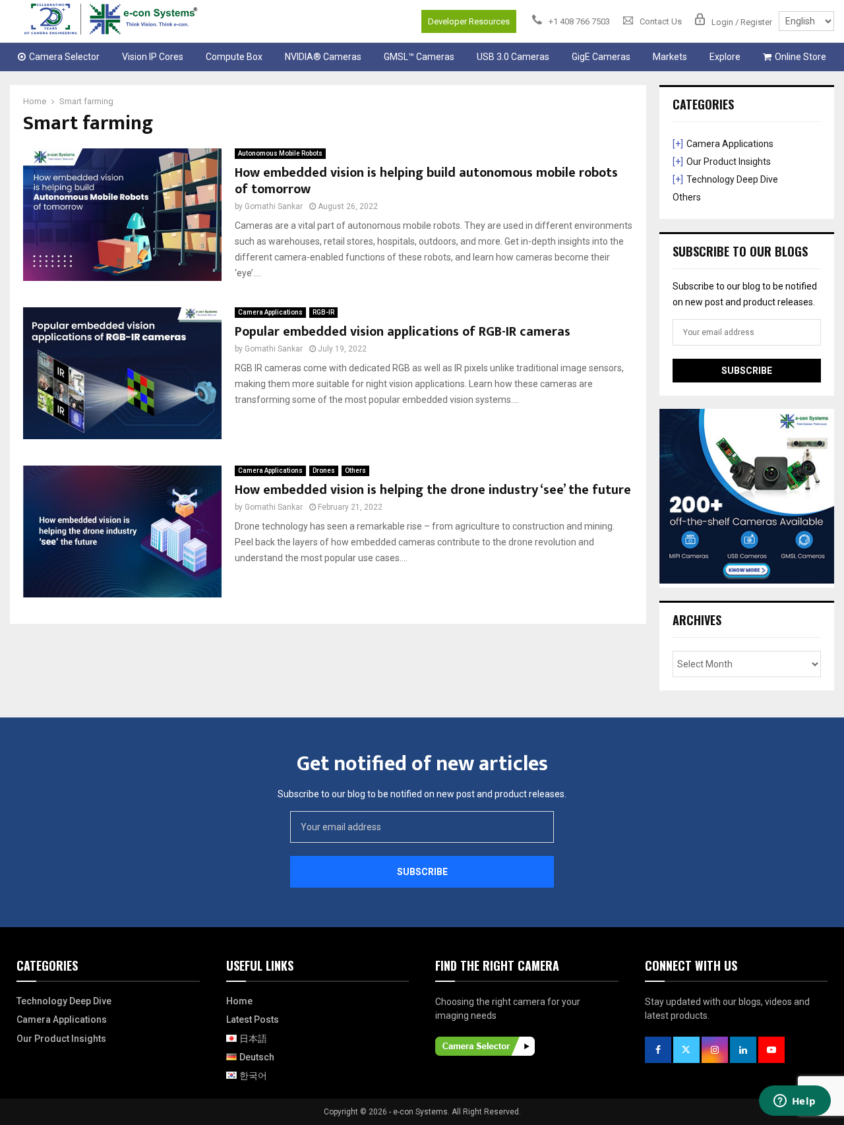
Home (239, 1001)
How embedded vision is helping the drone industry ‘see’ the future (433, 490)
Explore (724, 56)
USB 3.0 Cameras (513, 56)
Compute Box (234, 56)
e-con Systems (420, 1111)
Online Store (800, 56)
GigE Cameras (601, 56)
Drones (324, 470)
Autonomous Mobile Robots (280, 153)
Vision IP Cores (152, 56)
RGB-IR (323, 312)
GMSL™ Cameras (419, 56)
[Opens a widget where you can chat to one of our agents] (794, 1101)
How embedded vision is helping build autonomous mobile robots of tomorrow (426, 181)
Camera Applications (270, 312)
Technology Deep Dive (732, 179)
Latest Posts (252, 1019)
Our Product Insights (728, 161)
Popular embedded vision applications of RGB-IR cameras (402, 331)
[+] (678, 143)
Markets (670, 56)
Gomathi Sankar (274, 206)
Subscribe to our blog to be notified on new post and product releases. (422, 794)
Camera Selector (64, 56)
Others (355, 470)
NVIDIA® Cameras (323, 56)
